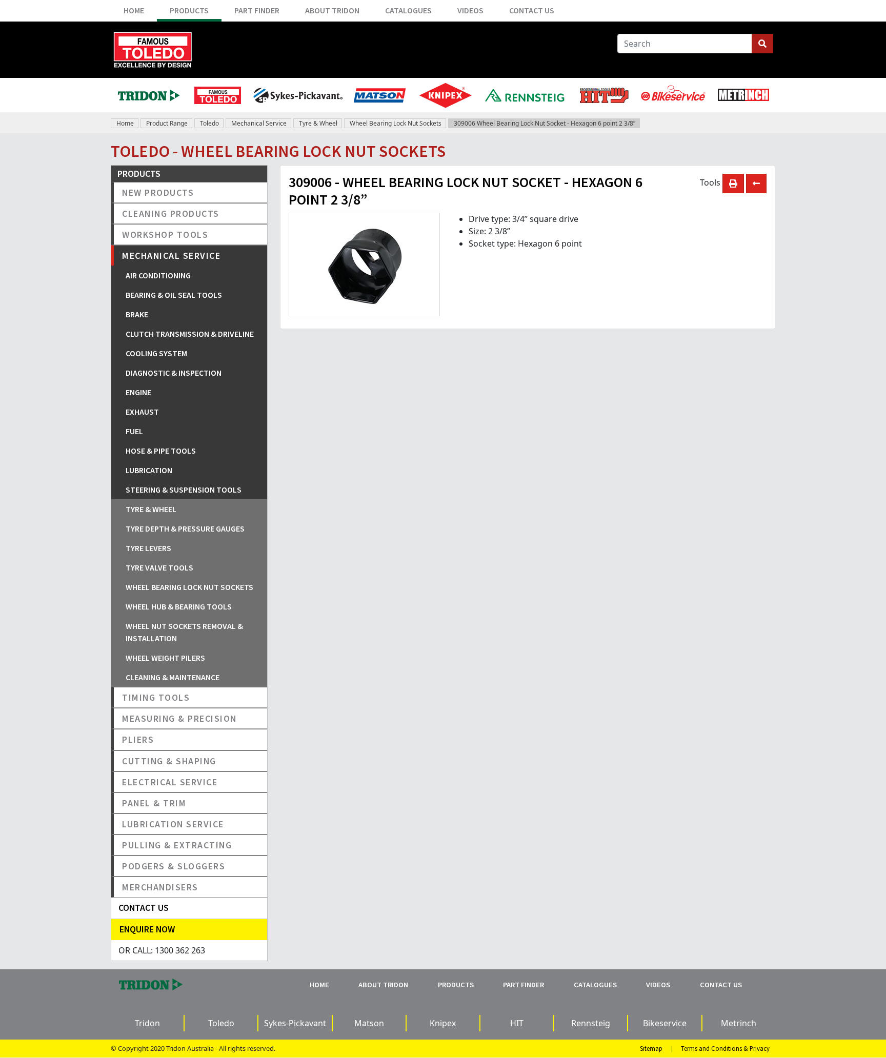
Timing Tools (156, 697)
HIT (516, 1023)
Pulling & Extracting (177, 845)
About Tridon (332, 10)
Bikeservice (665, 1023)
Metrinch (738, 1023)
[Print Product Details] (733, 183)
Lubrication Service (173, 824)
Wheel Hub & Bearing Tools (179, 606)
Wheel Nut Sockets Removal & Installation (184, 632)
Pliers (138, 739)
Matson (369, 1023)
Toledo (209, 123)
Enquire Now (147, 929)
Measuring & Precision (179, 718)
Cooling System (156, 353)
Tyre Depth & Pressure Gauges (185, 528)
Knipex (443, 1023)
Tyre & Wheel (318, 123)
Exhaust (142, 411)
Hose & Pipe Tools (161, 450)
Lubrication (149, 470)
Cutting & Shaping (169, 761)
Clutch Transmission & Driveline (190, 334)
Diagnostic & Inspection (174, 373)
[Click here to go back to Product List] (756, 183)
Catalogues (408, 10)
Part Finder (256, 10)
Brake (137, 314)
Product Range (167, 123)
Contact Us (531, 10)
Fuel (134, 431)
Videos (470, 10)
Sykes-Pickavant (295, 1023)
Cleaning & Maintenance (172, 677)
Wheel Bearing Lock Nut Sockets (395, 123)
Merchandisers (160, 887)
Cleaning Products (170, 213)
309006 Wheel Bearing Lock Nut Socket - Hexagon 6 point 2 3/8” (544, 123)
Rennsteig (590, 1023)
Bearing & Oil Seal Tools (174, 295)
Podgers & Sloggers (173, 866)
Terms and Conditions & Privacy (725, 1048)
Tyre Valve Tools (159, 567)
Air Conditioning (158, 275)
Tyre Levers (148, 548)
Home (134, 10)
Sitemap (651, 1048)
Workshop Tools (165, 234)
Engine (138, 392)
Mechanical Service (259, 123)
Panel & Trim (154, 803)
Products (189, 10)
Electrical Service (169, 782)
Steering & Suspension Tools (183, 489)
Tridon (147, 1023)
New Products (158, 192)
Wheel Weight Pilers (165, 658)
